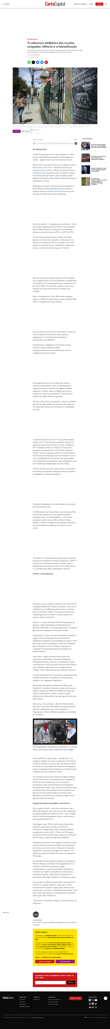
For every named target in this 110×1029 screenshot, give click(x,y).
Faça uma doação (65, 961)
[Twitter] (92, 1000)
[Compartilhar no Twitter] (33, 62)
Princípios (22, 999)
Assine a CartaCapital (45, 961)
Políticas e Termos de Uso (37, 1017)
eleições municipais (54, 191)
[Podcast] (92, 1007)
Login (91, 4)
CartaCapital (35, 55)
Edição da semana (80, 4)
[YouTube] (95, 1000)
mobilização (37, 173)
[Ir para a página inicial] (55, 4)
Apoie (16, 131)
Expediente (23, 1004)
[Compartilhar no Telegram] (42, 62)
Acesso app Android (54, 999)
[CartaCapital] (36, 915)
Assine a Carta (75, 998)
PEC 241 (47, 168)
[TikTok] (95, 1004)
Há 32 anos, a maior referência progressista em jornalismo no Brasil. (55, 922)
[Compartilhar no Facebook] (37, 62)
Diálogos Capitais (25, 1006)
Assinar (70, 982)
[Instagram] (89, 1004)
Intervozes (32, 39)
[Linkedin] (92, 1004)
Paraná (51, 245)
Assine (99, 4)
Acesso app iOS (53, 1001)
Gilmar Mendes (51, 636)
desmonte (52, 811)
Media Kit (37, 999)
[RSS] (95, 1007)
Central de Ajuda (53, 1004)
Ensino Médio (46, 170)
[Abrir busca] (106, 4)
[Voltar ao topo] (105, 998)
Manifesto (22, 1001)
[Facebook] (89, 1000)
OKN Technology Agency (101, 1017)
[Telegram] (89, 1007)
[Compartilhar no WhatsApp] (29, 62)
